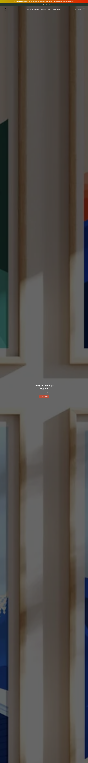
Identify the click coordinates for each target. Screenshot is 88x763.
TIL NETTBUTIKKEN (44, 396)
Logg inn (79, 9)
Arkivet (54, 9)
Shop (31, 9)
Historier (49, 9)
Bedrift (58, 9)
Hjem (28, 9)
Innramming (36, 9)
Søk (75, 9)
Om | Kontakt (43, 9)
